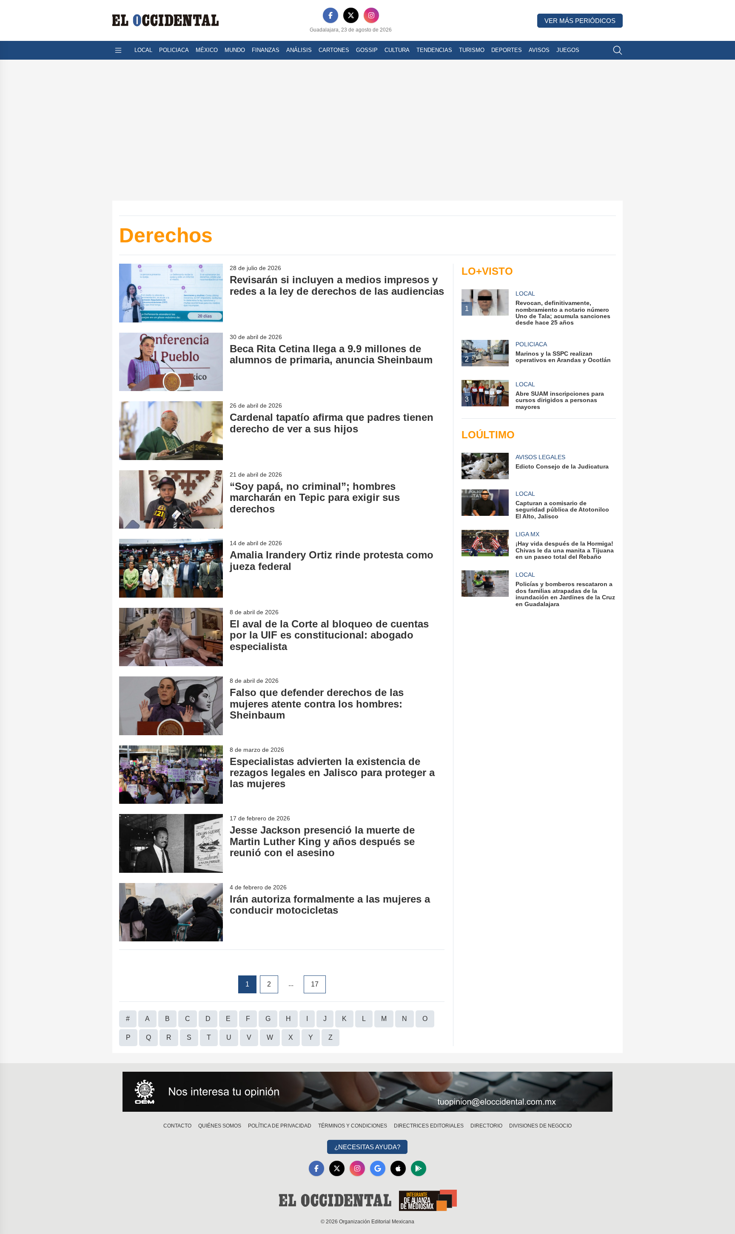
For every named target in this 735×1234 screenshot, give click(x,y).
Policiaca (174, 50)
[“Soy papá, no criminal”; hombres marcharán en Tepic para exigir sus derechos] (171, 499)
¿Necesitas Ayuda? (367, 1147)
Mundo (235, 50)
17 (315, 984)
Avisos (539, 50)
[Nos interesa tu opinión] (367, 1092)
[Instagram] (371, 15)
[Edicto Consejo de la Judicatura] (485, 466)
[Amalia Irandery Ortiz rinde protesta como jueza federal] (171, 568)
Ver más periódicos (579, 20)
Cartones (334, 50)
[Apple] (398, 1168)
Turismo (471, 50)
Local (143, 50)
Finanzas (265, 50)
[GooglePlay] (418, 1168)
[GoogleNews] (377, 1168)
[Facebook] (330, 15)
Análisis (299, 50)
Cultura (397, 50)
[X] (351, 15)
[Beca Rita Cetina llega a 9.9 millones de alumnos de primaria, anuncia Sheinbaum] (171, 362)
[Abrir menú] (118, 50)
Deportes (506, 50)
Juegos (567, 50)
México (207, 50)
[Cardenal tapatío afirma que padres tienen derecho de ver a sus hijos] (171, 430)
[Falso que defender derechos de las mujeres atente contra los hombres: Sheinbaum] (171, 705)
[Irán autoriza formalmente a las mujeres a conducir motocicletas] (171, 912)
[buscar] (617, 50)
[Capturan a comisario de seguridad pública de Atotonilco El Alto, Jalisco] (485, 504)
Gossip (367, 50)
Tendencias (434, 50)
